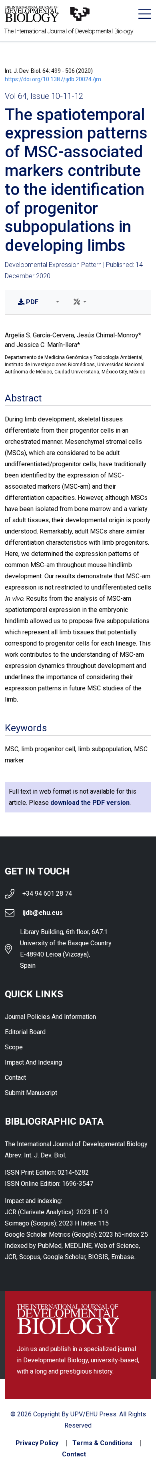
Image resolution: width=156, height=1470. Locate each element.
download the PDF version (90, 802)
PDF (32, 302)
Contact (15, 1077)
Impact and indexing (33, 1062)
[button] (56, 302)
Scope (14, 1047)
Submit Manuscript (31, 1093)
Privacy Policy (37, 1443)
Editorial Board (25, 1032)
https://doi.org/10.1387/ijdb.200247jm (53, 79)
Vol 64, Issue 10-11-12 (44, 96)
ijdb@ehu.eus (42, 912)
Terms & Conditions (102, 1443)
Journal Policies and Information (50, 1017)
